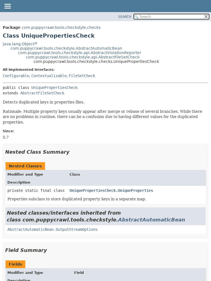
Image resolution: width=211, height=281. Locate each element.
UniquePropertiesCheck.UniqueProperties (111, 190)
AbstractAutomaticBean (151, 220)
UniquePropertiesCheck (54, 87)
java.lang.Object (18, 44)
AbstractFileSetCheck (42, 93)
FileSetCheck (82, 76)
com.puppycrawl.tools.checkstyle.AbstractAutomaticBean (66, 48)
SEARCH (124, 17)
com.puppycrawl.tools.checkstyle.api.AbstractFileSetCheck (83, 57)
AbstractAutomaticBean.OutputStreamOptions (52, 229)
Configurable (16, 76)
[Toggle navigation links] (7, 6)
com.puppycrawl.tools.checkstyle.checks (61, 27)
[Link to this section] (73, 152)
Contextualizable (48, 76)
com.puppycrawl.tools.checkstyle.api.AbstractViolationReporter (79, 52)
